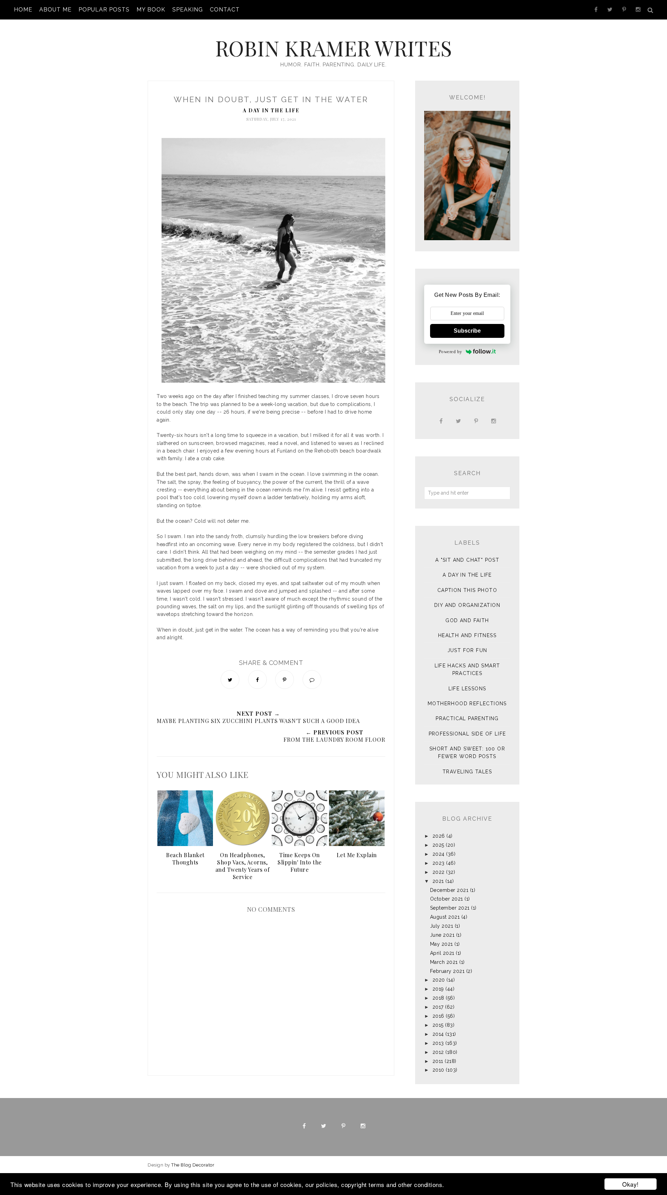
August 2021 (445, 917)
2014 (438, 1034)
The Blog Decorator (192, 1165)
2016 (438, 1016)
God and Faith (467, 620)
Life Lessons (467, 688)
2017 (438, 1007)
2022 (439, 872)
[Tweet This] (230, 679)
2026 (439, 836)
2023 (439, 863)
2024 (439, 854)
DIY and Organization (467, 605)
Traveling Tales (467, 771)
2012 (438, 1052)
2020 (439, 980)
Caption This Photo (467, 590)
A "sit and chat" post (467, 560)
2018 (438, 998)
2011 (438, 1061)
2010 (438, 1070)
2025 (438, 845)
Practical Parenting (467, 718)
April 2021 (442, 953)
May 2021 (441, 944)
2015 (438, 1025)
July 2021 (441, 926)
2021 (438, 881)
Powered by (450, 351)
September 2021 (450, 908)
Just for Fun (467, 650)
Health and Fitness (467, 635)
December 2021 (449, 890)
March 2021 (444, 962)
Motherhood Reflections (467, 703)
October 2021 (446, 899)
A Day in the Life (271, 110)
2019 (438, 989)
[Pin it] (284, 679)
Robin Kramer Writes (333, 48)
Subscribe (467, 331)
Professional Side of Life (467, 734)
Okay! (630, 1184)
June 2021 (442, 935)
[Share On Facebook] (257, 679)
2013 (438, 1043)
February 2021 (447, 971)
